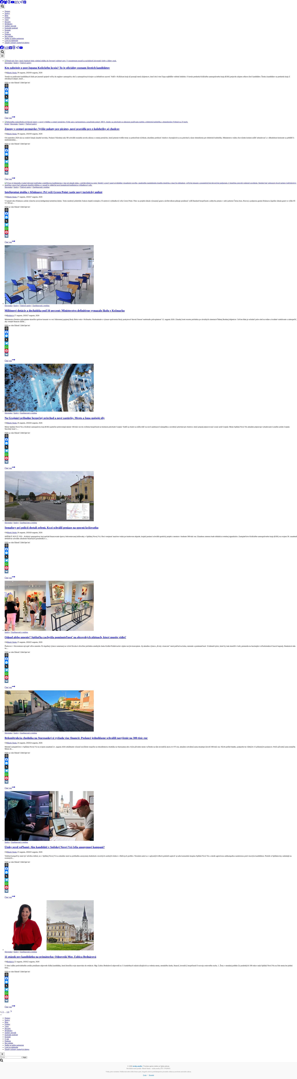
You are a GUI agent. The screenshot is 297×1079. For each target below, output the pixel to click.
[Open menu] (2, 56)
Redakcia (10, 315)
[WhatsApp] (151, 104)
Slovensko (8, 63)
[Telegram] (21, 3)
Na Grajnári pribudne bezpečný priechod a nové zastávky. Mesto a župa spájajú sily (55, 417)
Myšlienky (8, 24)
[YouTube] (12, 3)
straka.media (137, 1066)
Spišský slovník (10, 26)
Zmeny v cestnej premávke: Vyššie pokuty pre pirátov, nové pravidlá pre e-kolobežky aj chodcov (62, 128)
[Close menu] (1, 1014)
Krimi (7, 124)
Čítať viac (10, 118)
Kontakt (8, 30)
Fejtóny (7, 18)
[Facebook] (151, 89)
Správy (7, 13)
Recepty (8, 22)
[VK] (151, 111)
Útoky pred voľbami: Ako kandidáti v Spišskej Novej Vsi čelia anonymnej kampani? (55, 847)
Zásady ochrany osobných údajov (17, 43)
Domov (7, 11)
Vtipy (7, 20)
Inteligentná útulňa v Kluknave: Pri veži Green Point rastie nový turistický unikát (53, 192)
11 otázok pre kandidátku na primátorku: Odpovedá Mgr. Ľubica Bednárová (50, 956)
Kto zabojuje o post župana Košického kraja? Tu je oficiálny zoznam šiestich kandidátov (57, 67)
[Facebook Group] (5, 3)
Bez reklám (9, 36)
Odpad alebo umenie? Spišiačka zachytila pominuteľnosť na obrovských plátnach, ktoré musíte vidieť (65, 637)
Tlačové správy (25, 63)
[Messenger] (151, 93)
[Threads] (9, 3)
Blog (6, 15)
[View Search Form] (2, 6)
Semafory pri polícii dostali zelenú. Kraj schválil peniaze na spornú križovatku (51, 527)
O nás (7, 32)
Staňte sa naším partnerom (14, 38)
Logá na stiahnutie (11, 41)
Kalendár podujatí (11, 28)
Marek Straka (12, 73)
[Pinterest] (24, 3)
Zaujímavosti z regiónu (41, 187)
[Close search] (2, 1054)
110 (7, 1012)
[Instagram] (15, 3)
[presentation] (151, 61)
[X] (18, 3)
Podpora (8, 34)
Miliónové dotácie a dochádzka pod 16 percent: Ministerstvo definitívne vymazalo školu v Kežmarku (65, 310)
